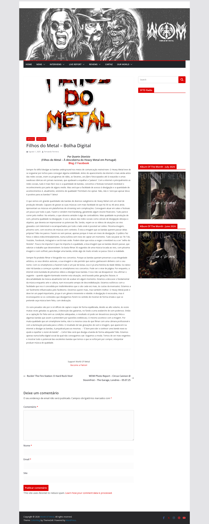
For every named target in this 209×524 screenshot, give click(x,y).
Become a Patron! (78, 365)
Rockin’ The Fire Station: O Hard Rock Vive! (50, 376)
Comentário (30, 406)
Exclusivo (41, 139)
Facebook (83, 163)
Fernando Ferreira (51, 151)
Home (29, 64)
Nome (27, 445)
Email (27, 459)
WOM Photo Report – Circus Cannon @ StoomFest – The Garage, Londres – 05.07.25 (107, 378)
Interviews (55, 64)
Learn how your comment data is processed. (88, 493)
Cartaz (109, 64)
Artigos (30, 139)
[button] (43, 64)
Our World (123, 64)
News (39, 64)
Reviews (93, 64)
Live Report (75, 64)
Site (25, 473)
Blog (71, 163)
